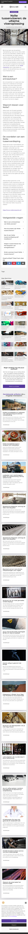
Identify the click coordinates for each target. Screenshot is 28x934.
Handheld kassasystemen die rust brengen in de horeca (7, 337)
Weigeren (14, 925)
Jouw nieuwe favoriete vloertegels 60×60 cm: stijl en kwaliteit (14, 632)
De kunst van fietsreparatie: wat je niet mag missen (14, 726)
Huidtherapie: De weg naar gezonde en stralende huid (11, 820)
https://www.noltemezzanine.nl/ (12, 210)
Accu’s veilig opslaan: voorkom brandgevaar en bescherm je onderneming (13, 790)
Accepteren (14, 920)
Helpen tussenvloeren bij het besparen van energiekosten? (14, 245)
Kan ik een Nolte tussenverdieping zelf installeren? (14, 237)
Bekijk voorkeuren (14, 929)
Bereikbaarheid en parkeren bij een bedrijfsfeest (5, 328)
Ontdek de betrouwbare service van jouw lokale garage (13, 851)
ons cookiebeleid (13, 916)
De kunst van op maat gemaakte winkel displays (13, 601)
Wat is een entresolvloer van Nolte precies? (14, 223)
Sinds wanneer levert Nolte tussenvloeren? (14, 253)
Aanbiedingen (14, 11)
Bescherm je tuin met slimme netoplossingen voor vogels (12, 569)
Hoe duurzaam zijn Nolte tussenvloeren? (14, 229)
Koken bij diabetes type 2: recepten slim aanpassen (11, 444)
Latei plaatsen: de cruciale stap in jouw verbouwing (14, 757)
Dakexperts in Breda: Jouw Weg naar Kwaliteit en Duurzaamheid (13, 695)
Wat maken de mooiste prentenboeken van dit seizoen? (6, 349)
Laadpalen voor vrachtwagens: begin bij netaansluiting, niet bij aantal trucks (13, 476)
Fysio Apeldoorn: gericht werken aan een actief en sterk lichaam (20, 287)
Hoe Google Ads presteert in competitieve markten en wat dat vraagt (7, 318)
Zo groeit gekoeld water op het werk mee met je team (20, 328)
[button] (26, 903)
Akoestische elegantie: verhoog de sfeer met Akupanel (14, 507)
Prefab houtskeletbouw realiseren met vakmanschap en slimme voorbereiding (14, 414)
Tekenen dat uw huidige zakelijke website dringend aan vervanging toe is (20, 358)
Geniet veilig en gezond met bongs (12, 663)
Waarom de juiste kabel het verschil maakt (12, 882)
